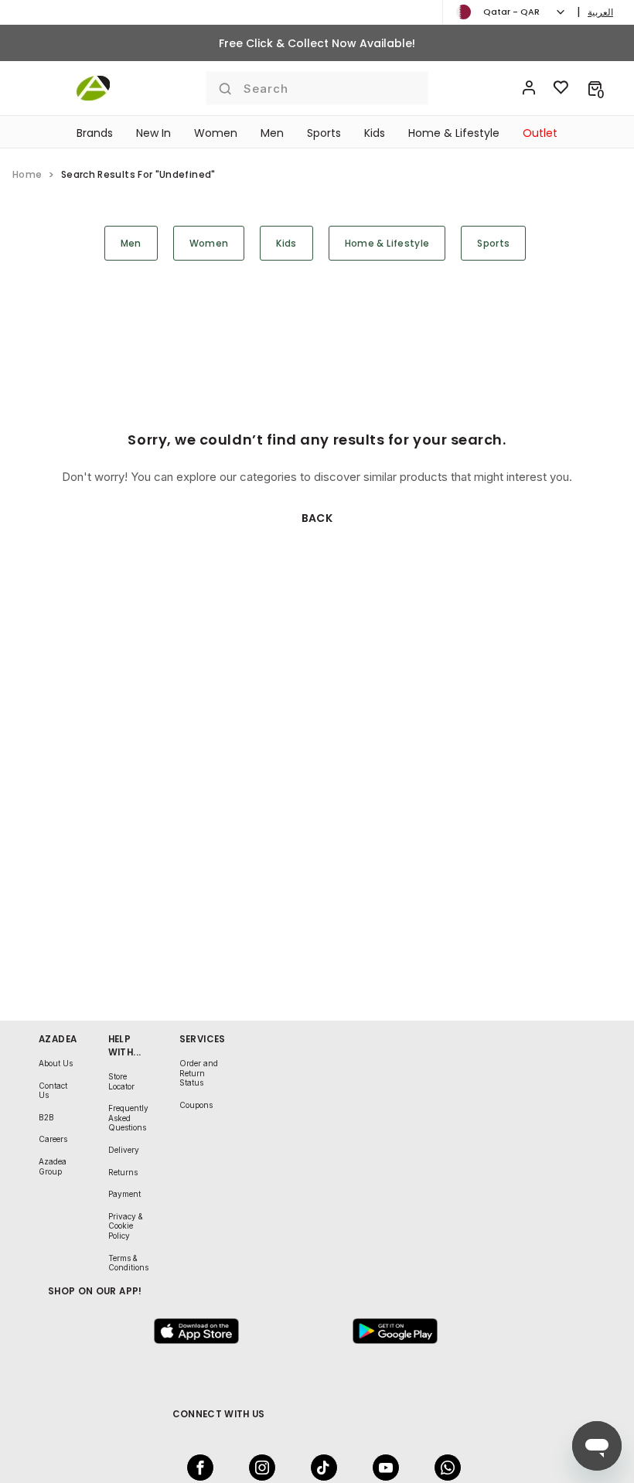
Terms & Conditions (128, 1263)
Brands (95, 133)
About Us (56, 1063)
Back (317, 518)
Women (215, 133)
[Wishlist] (561, 88)
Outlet (540, 133)
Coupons (196, 1105)
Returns (123, 1172)
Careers (53, 1139)
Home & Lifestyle (453, 133)
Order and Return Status (198, 1073)
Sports (324, 133)
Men (272, 133)
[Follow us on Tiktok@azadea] (319, 1467)
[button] (595, 88)
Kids (374, 133)
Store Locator (121, 1081)
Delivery (123, 1149)
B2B (46, 1117)
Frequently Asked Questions (128, 1117)
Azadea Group (52, 1166)
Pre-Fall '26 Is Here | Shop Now (317, 43)
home (27, 174)
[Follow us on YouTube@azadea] (381, 1467)
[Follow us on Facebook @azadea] (195, 1467)
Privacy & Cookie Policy (125, 1226)
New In (153, 133)
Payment (124, 1193)
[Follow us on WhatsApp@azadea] (443, 1467)
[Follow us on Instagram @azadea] (257, 1467)
